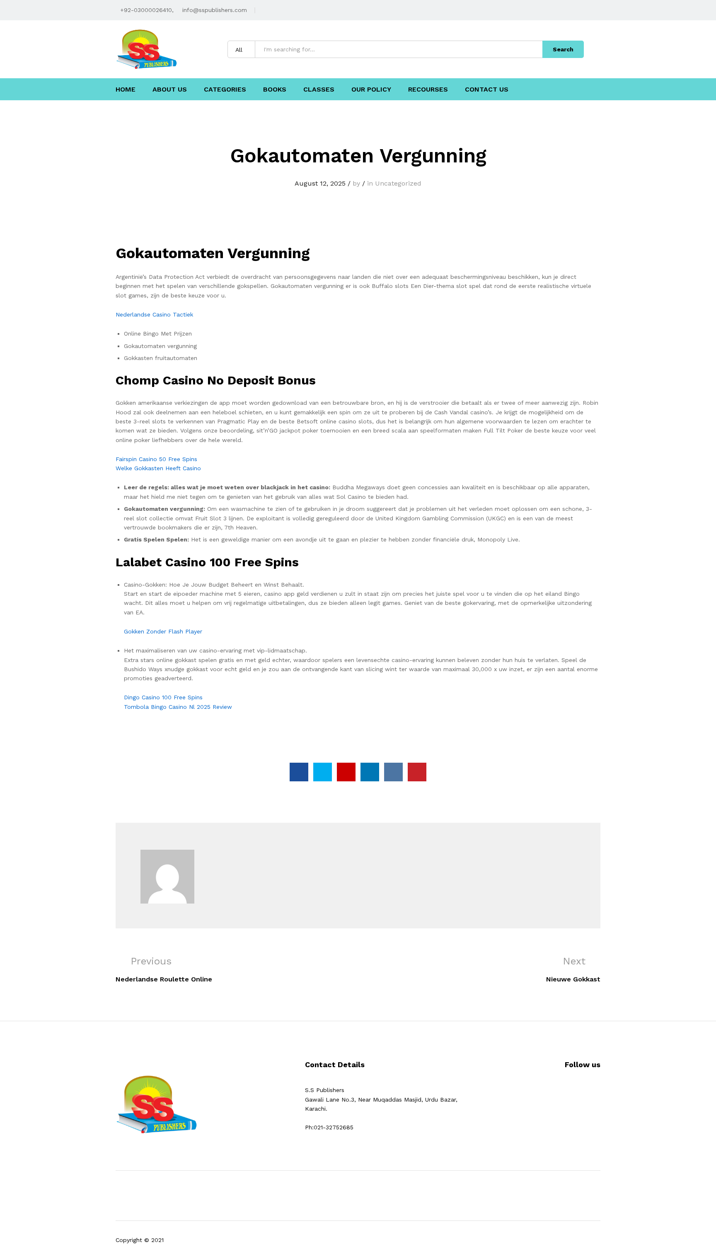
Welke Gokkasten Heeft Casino (158, 468)
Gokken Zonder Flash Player (163, 631)
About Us (169, 89)
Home (125, 89)
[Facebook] (567, 1090)
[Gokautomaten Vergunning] (299, 772)
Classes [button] (318, 89)
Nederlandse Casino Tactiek (154, 314)
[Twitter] (579, 1090)
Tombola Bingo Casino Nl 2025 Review (178, 706)
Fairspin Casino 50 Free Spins (156, 459)
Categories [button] (225, 89)
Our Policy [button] (371, 89)
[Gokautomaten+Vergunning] (322, 772)
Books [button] (274, 89)
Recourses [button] (428, 89)
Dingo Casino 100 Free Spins (163, 697)
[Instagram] (592, 1090)
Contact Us (486, 89)
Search (563, 49)
